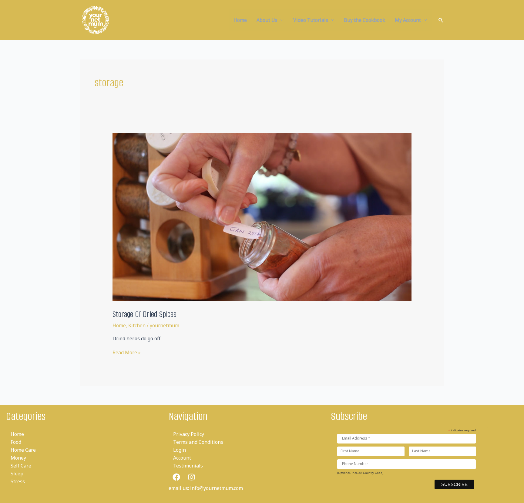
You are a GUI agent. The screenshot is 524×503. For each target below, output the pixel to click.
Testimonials (188, 465)
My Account (408, 20)
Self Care (21, 465)
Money (18, 457)
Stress (18, 481)
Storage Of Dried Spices (144, 314)
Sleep (17, 473)
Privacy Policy (188, 434)
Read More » (127, 352)
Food (16, 442)
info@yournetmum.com (216, 488)
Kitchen (137, 325)
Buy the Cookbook (364, 20)
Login (179, 450)
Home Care (23, 450)
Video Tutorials (310, 20)
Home (240, 20)
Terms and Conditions (198, 442)
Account (182, 457)
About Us (267, 20)
